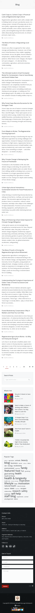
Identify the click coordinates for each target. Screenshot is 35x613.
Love (15, 484)
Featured (9, 471)
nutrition (17, 488)
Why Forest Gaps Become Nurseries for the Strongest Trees (17, 104)
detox (29, 463)
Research (16, 491)
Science (7, 494)
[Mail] (10, 546)
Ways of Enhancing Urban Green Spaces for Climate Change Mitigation (17, 221)
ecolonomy (18, 466)
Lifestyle (8, 483)
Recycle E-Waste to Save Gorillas (22, 395)
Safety (24, 491)
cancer (20, 463)
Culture (25, 463)
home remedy (14, 481)
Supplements (20, 496)
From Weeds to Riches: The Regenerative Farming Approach (16, 132)
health (18, 473)
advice (6, 460)
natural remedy (21, 486)
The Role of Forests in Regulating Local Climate (15, 44)
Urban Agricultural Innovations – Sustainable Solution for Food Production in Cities (17, 189)
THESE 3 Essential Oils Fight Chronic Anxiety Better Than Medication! (22, 442)
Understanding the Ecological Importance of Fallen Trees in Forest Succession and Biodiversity (17, 282)
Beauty (24, 460)
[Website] (14, 546)
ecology (10, 466)
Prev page (30, 366)
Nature (6, 489)
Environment (9, 468)
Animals (17, 460)
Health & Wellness (9, 38)
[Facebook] (3, 546)
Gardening (27, 471)
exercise (17, 468)
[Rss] (6, 546)
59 (24, 367)
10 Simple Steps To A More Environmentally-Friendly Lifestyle (22, 419)
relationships (7, 491)
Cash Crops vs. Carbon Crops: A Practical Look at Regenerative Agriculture (16, 16)
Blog (7, 463)
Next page (32, 366)
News (12, 488)
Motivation (24, 483)
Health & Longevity (15, 478)
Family (24, 468)
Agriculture (11, 460)
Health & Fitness (9, 476)
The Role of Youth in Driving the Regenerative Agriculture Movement (14, 251)
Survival (26, 496)
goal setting (9, 474)
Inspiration (24, 481)
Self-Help (16, 494)
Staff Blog (10, 496)
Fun (22, 471)
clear (30, 586)
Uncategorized (8, 499)
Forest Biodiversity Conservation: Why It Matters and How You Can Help (16, 312)
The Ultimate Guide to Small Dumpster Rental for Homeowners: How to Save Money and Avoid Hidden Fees (17, 75)
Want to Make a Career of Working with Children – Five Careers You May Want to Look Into (23, 408)
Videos (16, 499)
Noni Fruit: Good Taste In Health (22, 430)
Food (17, 471)
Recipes (23, 488)
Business (14, 463)
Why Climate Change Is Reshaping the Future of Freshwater (15, 160)
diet (5, 466)
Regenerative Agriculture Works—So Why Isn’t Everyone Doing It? (16, 337)
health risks (7, 481)
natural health (10, 486)
